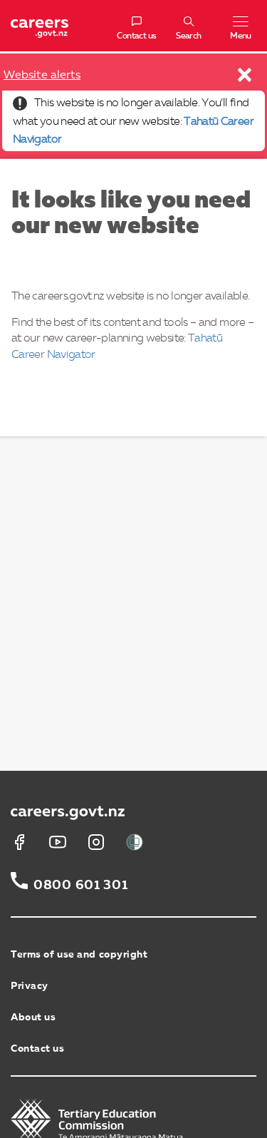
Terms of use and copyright (79, 955)
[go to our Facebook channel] (19, 842)
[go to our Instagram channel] (96, 842)
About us (33, 1017)
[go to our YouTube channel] (57, 842)
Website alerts (42, 75)
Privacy (29, 986)
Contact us (38, 1049)
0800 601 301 (80, 885)
